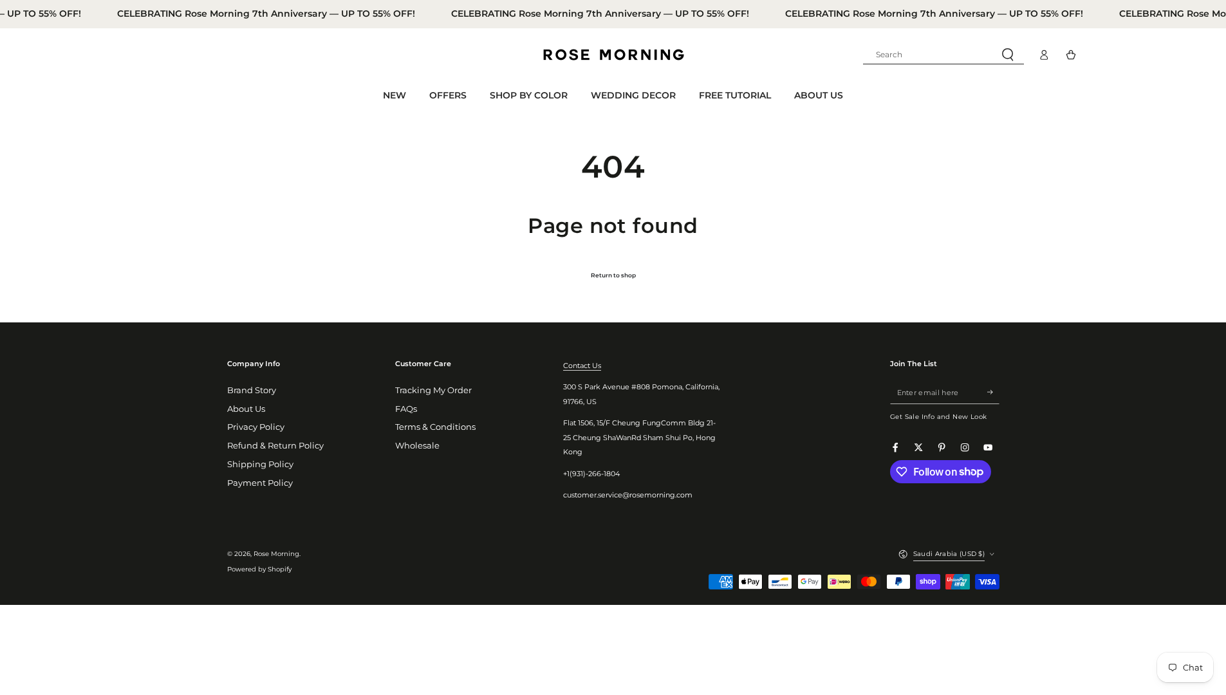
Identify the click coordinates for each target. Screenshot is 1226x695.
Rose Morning (276, 553)
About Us (246, 409)
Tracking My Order (433, 390)
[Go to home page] (613, 55)
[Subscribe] (993, 392)
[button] (943, 54)
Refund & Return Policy (275, 445)
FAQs (406, 409)
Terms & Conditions (435, 427)
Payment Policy (260, 483)
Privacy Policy (255, 427)
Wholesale (417, 445)
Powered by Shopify (259, 569)
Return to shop (613, 275)
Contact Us (582, 365)
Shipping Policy (260, 464)
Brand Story (251, 390)
